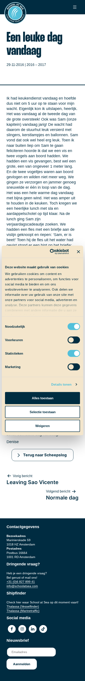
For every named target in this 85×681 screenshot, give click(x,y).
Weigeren (42, 425)
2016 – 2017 (36, 65)
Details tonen (61, 384)
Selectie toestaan (43, 412)
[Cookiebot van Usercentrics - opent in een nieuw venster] (51, 252)
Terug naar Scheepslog (45, 455)
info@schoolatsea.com (22, 586)
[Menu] (74, 7)
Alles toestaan (42, 398)
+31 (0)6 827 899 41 (21, 581)
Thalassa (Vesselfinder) (23, 606)
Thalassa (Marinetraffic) (23, 610)
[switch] (70, 338)
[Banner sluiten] (78, 251)
